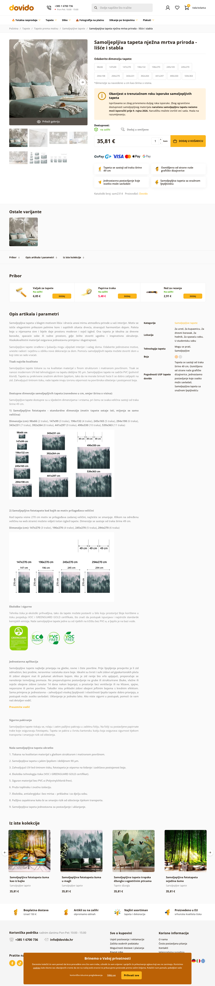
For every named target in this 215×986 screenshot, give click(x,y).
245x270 (185, 66)
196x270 (156, 66)
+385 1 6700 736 (26, 940)
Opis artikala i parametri (40, 257)
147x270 (127, 66)
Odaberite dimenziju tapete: (113, 59)
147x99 (112, 66)
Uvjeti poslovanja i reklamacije (127, 939)
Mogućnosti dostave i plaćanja (127, 948)
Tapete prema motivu (46, 28)
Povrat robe (116, 952)
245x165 (170, 66)
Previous (5, 852)
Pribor (12, 257)
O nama (163, 939)
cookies (36, 967)
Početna (13, 28)
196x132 (141, 66)
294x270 (116, 75)
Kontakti (163, 948)
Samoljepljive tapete (73, 28)
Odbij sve (111, 975)
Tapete (26, 28)
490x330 (174, 75)
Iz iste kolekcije (72, 257)
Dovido (143, 193)
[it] (198, 960)
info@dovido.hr (61, 940)
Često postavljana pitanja (173, 943)
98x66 (100, 66)
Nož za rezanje (173, 288)
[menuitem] (26, 20)
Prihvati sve (131, 975)
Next (82, 82)
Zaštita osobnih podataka (124, 943)
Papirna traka (107, 288)
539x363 (189, 75)
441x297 (159, 75)
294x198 (101, 75)
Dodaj (62, 296)
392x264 (145, 75)
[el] (203, 960)
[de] (194, 960)
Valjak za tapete (43, 288)
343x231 (130, 75)
